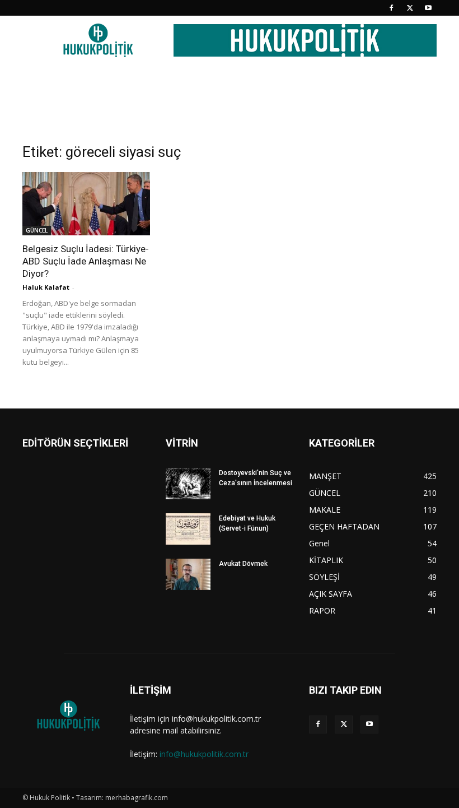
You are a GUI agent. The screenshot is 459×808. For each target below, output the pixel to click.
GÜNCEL (37, 230)
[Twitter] (409, 8)
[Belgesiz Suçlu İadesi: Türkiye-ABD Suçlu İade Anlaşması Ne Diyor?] (86, 203)
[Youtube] (428, 8)
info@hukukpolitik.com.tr (204, 754)
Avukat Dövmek (243, 564)
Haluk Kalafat (45, 287)
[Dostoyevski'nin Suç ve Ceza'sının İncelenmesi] (188, 483)
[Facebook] (391, 8)
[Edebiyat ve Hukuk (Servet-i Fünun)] (188, 529)
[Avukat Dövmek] (188, 574)
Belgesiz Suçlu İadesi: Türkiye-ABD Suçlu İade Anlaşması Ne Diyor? (85, 261)
